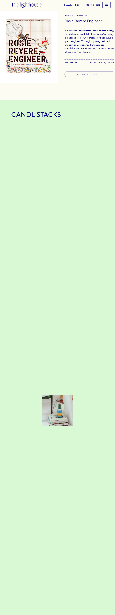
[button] (68, 5)
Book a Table (93, 4)
